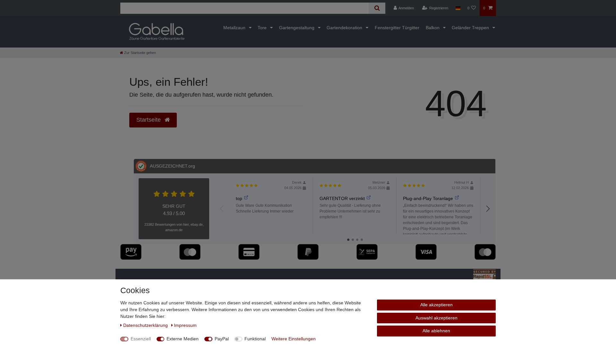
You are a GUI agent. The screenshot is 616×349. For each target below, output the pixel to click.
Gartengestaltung (297, 27)
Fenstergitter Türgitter (397, 27)
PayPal (222, 338)
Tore (263, 27)
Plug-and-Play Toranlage (428, 198)
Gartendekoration (345, 27)
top (239, 198)
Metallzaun (235, 27)
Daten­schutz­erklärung (146, 325)
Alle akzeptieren (436, 304)
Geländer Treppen (471, 27)
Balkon (433, 27)
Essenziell (141, 338)
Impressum (185, 325)
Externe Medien (183, 338)
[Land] (458, 8)
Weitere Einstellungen (293, 338)
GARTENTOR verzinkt (342, 198)
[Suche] (377, 8)
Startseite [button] (149, 120)
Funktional (255, 338)
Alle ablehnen (436, 330)
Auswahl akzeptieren (436, 317)
